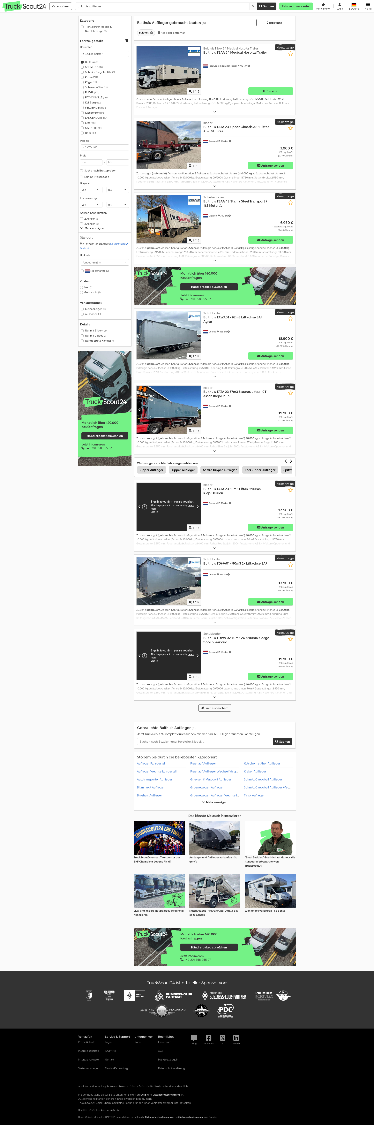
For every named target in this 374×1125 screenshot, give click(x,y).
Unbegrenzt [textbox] (92, 262)
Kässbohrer (94, 112)
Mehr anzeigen (216, 802)
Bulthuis (91, 62)
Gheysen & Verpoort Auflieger (210, 779)
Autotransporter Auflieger (154, 779)
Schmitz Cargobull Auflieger (263, 779)
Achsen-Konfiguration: (93, 213)
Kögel (91, 82)
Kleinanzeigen (95, 309)
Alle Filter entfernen (172, 32)
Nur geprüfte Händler (99, 340)
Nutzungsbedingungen (191, 1116)
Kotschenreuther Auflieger (262, 763)
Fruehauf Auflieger (203, 763)
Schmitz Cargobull (100, 72)
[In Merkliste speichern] (290, 53)
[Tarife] (104, 402)
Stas (90, 123)
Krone (91, 77)
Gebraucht (92, 292)
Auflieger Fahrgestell (151, 763)
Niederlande (99, 270)
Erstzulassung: (88, 198)
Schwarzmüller (96, 87)
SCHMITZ (94, 67)
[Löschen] (253, 6)
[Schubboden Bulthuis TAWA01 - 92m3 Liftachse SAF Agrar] (169, 335)
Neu (88, 287)
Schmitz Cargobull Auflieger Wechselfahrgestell (276, 787)
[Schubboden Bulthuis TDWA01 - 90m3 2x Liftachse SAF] (169, 581)
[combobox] (105, 262)
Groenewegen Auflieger (207, 787)
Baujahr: (85, 183)
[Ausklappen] (215, 112)
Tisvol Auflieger (254, 795)
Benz (90, 133)
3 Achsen (91, 223)
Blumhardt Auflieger (151, 787)
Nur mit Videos (95, 335)
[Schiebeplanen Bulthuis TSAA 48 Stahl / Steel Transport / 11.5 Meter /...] (169, 219)
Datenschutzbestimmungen (159, 1116)
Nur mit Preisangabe (96, 177)
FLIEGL (92, 92)
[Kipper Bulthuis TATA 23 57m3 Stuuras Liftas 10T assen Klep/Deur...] (169, 410)
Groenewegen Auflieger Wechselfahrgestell (220, 795)
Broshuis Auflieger (149, 795)
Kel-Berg (93, 102)
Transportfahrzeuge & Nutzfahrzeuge (98, 29)
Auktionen (93, 314)
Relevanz (275, 23)
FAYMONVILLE (96, 97)
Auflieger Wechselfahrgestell (156, 771)
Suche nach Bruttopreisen (100, 170)
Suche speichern (216, 708)
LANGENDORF (96, 117)
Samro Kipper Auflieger (220, 470)
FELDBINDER (95, 107)
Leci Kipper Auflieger (260, 470)
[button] (368, 6)
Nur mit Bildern (96, 330)
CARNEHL (93, 128)
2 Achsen (91, 218)
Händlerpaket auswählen (105, 436)
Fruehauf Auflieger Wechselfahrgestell (216, 771)
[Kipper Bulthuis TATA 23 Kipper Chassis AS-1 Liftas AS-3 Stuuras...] (169, 145)
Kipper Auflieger (151, 470)
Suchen (268, 6)
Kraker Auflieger (255, 771)
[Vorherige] (139, 70)
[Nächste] (197, 70)
